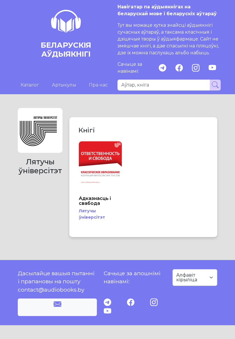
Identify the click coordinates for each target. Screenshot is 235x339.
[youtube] (212, 68)
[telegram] (162, 68)
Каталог (30, 85)
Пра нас (98, 85)
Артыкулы (64, 85)
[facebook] (179, 68)
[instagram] (195, 68)
